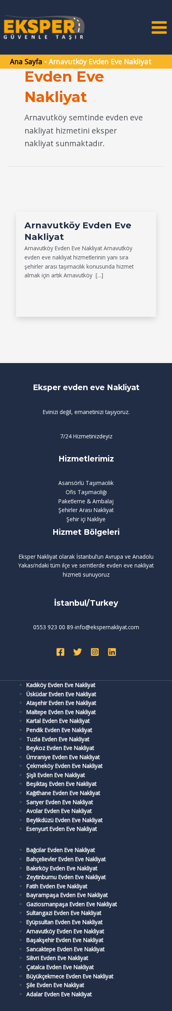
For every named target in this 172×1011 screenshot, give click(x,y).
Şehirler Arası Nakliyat (86, 510)
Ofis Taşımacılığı (86, 492)
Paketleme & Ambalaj (86, 501)
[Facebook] (60, 652)
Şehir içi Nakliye (86, 519)
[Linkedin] (112, 652)
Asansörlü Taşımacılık (86, 483)
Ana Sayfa (26, 61)
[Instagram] (94, 652)
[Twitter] (77, 652)
